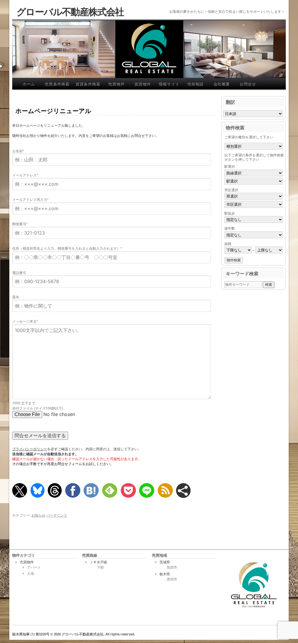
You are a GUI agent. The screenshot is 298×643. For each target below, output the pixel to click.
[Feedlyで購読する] (109, 490)
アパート (34, 567)
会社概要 (222, 84)
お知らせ (38, 514)
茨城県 (164, 562)
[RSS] (165, 490)
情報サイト (169, 84)
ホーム (29, 84)
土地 (30, 573)
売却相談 (195, 84)
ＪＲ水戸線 (98, 562)
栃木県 (164, 574)
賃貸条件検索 (88, 84)
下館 (100, 567)
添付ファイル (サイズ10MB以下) (37, 408)
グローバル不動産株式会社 (70, 11)
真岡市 (172, 579)
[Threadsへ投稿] (55, 490)
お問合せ (248, 84)
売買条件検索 (57, 84)
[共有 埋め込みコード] (183, 490)
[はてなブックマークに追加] (91, 490)
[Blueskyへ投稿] (38, 490)
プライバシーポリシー (29, 449)
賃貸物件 (142, 84)
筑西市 (172, 567)
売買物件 (116, 84)
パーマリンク (56, 514)
